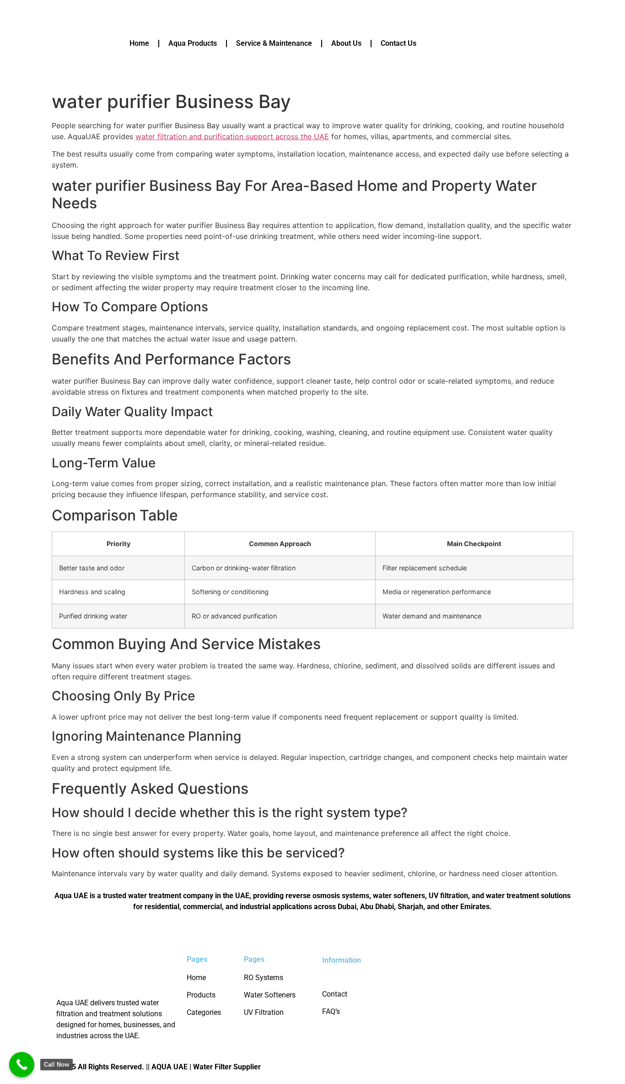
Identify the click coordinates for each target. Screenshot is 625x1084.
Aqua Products (192, 43)
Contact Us (398, 43)
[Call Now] (21, 1064)
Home (139, 43)
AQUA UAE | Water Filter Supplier (206, 1066)
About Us (346, 43)
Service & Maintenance (274, 43)
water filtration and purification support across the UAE (232, 136)
